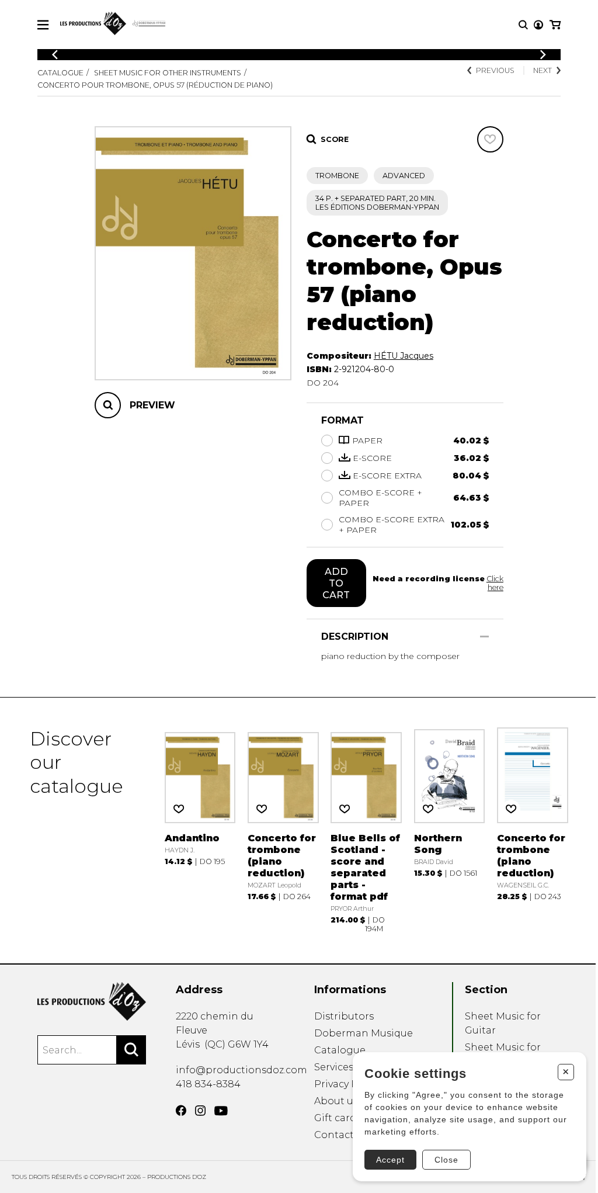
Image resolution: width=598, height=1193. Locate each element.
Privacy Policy (347, 1084)
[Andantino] (200, 830)
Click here (494, 583)
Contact (334, 1134)
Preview (152, 405)
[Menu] (42, 24)
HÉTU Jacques (403, 356)
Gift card (335, 1117)
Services (333, 1067)
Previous (495, 70)
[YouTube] (221, 1110)
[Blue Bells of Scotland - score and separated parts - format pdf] (366, 830)
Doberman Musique (363, 1033)
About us (336, 1101)
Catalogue (60, 72)
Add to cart (336, 583)
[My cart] (555, 24)
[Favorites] (490, 139)
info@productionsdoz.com (241, 1070)
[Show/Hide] (484, 636)
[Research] (523, 24)
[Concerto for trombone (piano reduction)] (283, 830)
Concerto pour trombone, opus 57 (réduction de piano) (155, 85)
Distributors (344, 1016)
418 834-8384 (208, 1084)
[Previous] (55, 54)
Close (446, 1159)
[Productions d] (91, 1001)
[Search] (131, 1049)
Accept (390, 1159)
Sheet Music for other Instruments (167, 72)
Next (542, 70)
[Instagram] (200, 1110)
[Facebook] (181, 1110)
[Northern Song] (449, 830)
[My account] (538, 24)
